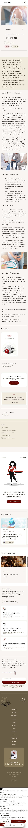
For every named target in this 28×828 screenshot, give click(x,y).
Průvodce (14, 725)
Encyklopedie (14, 715)
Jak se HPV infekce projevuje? (9, 430)
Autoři (14, 722)
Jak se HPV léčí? (6, 435)
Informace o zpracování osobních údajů (14, 772)
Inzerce (14, 744)
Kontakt (14, 776)
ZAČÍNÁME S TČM (14, 738)
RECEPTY (14, 741)
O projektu (14, 709)
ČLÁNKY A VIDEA (14, 731)
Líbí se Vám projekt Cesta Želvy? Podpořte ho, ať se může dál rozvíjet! (14, 400)
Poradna (14, 712)
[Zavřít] (0, 827)
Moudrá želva (15, 46)
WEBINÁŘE (14, 735)
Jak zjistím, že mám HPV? (8, 433)
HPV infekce (5, 427)
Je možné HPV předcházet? (9, 438)
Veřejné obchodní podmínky (14, 774)
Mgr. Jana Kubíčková (9, 542)
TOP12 (14, 728)
